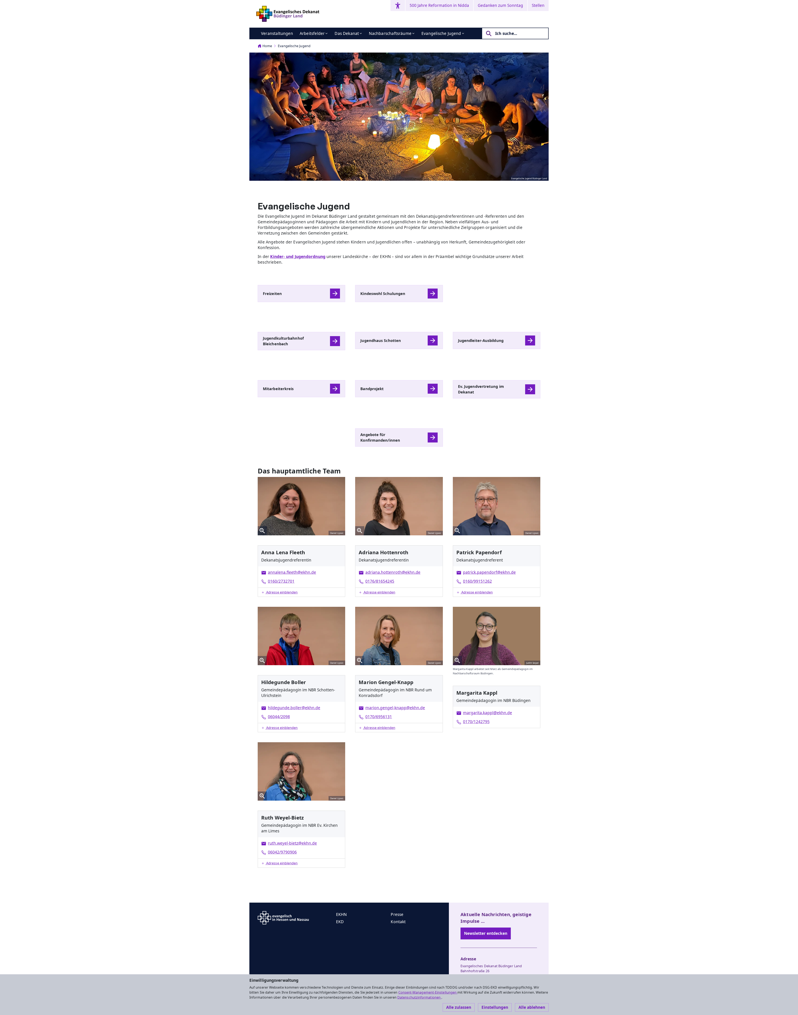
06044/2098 (279, 716)
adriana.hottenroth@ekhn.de (392, 572)
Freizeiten (272, 293)
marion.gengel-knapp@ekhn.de (395, 707)
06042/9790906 (282, 852)
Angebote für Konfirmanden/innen (380, 437)
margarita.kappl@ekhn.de (487, 712)
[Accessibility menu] (397, 5)
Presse (397, 914)
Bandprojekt (372, 388)
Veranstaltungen (277, 33)
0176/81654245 (379, 581)
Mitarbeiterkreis (278, 388)
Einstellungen (495, 1007)
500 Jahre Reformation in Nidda (439, 5)
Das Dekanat (347, 33)
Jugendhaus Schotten (380, 340)
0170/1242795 (476, 721)
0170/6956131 (378, 716)
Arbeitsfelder (312, 33)
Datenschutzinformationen (419, 997)
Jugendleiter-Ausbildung (481, 340)
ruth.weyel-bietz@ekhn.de (292, 843)
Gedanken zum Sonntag (500, 5)
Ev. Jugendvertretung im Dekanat (481, 389)
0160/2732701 (281, 581)
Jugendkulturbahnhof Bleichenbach (283, 341)
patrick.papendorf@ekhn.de (489, 572)
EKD (340, 921)
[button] (301, 592)
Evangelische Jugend (441, 33)
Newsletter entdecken (485, 933)
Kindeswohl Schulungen (382, 293)
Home (267, 46)
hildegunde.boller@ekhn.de (294, 707)
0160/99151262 (477, 581)
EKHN (341, 914)
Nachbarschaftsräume (390, 33)
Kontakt (398, 921)
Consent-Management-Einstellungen (428, 992)
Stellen (538, 5)
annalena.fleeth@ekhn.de (292, 572)
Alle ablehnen (531, 1007)
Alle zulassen (458, 1007)
